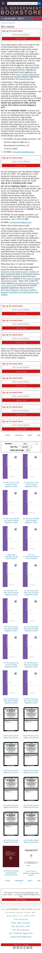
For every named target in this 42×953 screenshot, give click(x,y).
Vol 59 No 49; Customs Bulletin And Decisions (11, 737)
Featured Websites (21, 936)
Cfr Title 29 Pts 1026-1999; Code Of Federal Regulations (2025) (31, 593)
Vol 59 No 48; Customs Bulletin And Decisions (31, 841)
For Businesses (21, 930)
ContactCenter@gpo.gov (23, 152)
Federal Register (26, 79)
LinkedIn (31, 947)
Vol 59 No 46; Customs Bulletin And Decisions (31, 806)
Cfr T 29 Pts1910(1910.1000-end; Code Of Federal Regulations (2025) (31, 556)
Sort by (14, 447)
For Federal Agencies (21, 933)
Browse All (11, 23)
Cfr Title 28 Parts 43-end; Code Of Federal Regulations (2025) (31, 665)
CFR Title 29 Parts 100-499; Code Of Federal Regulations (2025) (11, 701)
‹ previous (18, 435)
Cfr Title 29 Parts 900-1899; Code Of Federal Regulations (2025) (31, 629)
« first (7, 435)
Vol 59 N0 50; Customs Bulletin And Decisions (31, 737)
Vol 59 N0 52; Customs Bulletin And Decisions (31, 771)
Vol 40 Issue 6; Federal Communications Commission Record (10, 873)
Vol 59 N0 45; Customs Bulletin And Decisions (11, 806)
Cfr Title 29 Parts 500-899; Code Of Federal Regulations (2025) (31, 701)
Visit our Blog (21, 944)
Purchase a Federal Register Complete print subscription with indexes (19, 292)
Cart (37, 18)
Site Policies (21, 919)
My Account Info (21, 926)
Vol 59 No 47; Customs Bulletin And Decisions (11, 841)
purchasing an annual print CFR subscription (20, 284)
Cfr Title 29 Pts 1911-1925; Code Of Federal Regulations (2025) (10, 593)
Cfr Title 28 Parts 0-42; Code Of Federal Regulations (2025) (11, 665)
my (8, 18)
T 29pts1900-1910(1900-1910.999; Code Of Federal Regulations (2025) (11, 556)
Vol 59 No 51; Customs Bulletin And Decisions (11, 771)
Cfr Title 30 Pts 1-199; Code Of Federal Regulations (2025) (31, 484)
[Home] (21, 13)
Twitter (18, 947)
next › (30, 435)
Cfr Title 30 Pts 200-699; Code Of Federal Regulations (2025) (31, 520)
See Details (21, 900)
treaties (32, 271)
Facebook (14, 947)
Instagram (21, 947)
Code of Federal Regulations (26, 74)
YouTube (24, 947)
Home (3, 23)
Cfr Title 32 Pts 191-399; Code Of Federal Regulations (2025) (11, 484)
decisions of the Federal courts (14, 271)
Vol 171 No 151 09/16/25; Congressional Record (31, 873)
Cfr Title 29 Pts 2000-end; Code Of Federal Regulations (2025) (11, 629)
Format (8, 443)
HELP (21, 18)
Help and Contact (21, 923)
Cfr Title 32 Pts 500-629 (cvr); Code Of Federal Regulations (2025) (11, 520)
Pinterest (28, 947)
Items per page (17, 450)
